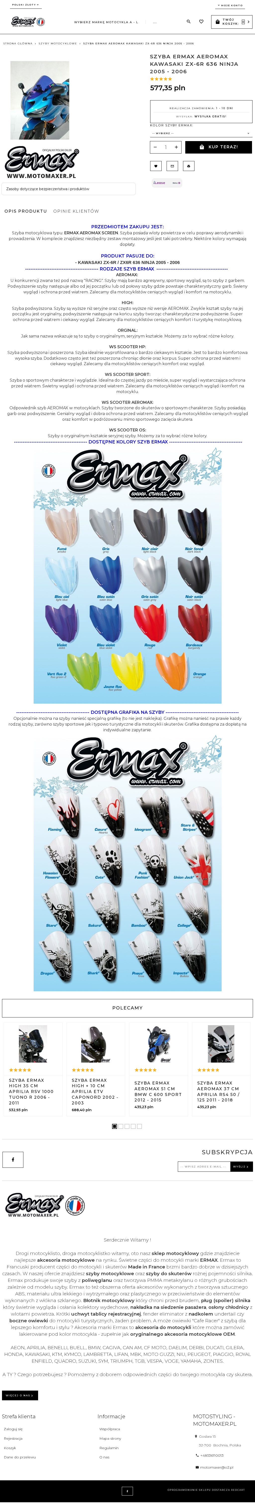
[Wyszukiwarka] (188, 21)
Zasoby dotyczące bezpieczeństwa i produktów (47, 189)
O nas (104, 1457)
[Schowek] (201, 22)
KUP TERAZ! (223, 147)
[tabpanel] (127, 607)
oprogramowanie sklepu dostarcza (199, 1490)
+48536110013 (212, 1455)
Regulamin (109, 1448)
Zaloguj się (13, 1429)
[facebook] (12, 1160)
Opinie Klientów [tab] (76, 211)
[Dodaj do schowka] (156, 166)
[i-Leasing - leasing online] (167, 182)
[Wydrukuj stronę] (188, 166)
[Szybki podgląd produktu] (33, 1044)
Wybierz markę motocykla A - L (106, 22)
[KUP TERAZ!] (43, 1086)
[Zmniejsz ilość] (155, 147)
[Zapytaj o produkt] (172, 166)
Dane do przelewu (20, 1457)
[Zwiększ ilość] (176, 147)
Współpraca (109, 1429)
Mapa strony (110, 1438)
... (155, 22)
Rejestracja (13, 1438)
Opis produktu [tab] (25, 211)
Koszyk (10, 1448)
